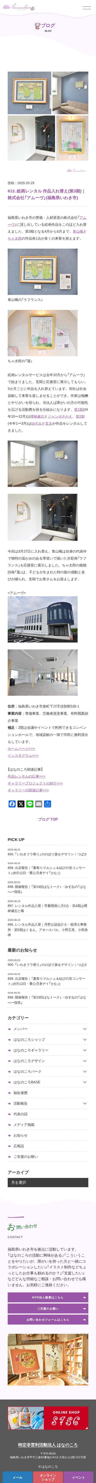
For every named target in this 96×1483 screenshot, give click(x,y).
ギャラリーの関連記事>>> (28, 790)
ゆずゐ (36, 423)
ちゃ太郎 (15, 238)
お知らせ (20, 1135)
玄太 (48, 423)
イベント (78, 1477)
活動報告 (20, 1103)
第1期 (78, 409)
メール (17, 1477)
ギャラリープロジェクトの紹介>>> (35, 783)
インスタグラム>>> (23, 755)
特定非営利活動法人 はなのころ (48, 1444)
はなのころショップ (29, 1039)
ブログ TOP (48, 819)
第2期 (80, 416)
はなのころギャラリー (31, 1050)
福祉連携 (20, 1092)
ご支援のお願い (26, 1156)
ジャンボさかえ (60, 416)
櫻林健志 (37, 416)
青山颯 (78, 231)
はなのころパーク (27, 1071)
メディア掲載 (24, 1124)
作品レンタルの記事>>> (26, 776)
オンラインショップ (48, 1477)
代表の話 (20, 1113)
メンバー (20, 1029)
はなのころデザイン (29, 1061)
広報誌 (19, 1145)
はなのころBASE (27, 1082)
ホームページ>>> (21, 748)
